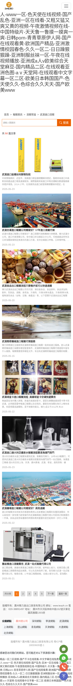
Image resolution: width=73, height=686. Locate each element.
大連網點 (63, 627)
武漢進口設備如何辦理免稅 (16, 174)
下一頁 (51, 594)
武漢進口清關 (47, 114)
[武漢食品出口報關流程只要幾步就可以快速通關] (36, 266)
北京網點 (8, 633)
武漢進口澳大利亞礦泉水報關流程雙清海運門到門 (28, 452)
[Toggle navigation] (66, 6)
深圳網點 (36, 621)
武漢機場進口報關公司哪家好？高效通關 (23, 508)
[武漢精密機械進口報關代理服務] (36, 322)
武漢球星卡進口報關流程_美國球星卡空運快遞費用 (29, 397)
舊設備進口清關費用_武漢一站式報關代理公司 (26, 563)
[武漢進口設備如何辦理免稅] (36, 155)
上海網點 (8, 627)
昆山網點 (22, 627)
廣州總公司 (22, 621)
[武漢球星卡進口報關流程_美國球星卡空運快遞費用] (36, 377)
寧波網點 (50, 621)
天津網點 (49, 627)
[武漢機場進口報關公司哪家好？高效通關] (36, 489)
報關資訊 (17, 114)
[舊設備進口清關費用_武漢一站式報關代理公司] (36, 544)
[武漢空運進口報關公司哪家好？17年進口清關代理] (36, 210)
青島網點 (36, 627)
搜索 (65, 122)
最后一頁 (63, 594)
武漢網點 (64, 621)
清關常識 (31, 114)
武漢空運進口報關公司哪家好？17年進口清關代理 (28, 230)
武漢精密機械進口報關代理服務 (18, 341)
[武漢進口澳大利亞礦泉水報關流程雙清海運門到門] (36, 433)
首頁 (6, 114)
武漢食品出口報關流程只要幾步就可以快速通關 (27, 285)
